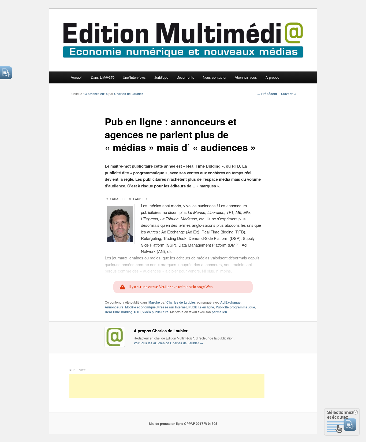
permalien (219, 311)
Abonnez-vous (246, 77)
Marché (154, 302)
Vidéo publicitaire (155, 311)
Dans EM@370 (102, 77)
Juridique (161, 77)
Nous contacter (214, 77)
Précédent (267, 93)
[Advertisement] (166, 386)
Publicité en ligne (201, 307)
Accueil (76, 77)
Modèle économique (140, 307)
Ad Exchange (230, 302)
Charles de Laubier (128, 93)
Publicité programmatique (235, 307)
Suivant (289, 93)
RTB (137, 311)
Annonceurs (114, 307)
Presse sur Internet (172, 307)
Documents (185, 77)
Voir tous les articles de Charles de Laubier (168, 343)
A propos (272, 77)
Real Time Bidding (118, 311)
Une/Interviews (134, 77)
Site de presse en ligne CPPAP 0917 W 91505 (183, 423)
